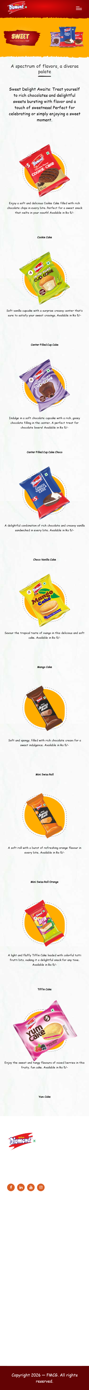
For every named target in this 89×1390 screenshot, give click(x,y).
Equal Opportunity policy (29, 1303)
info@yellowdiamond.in (32, 1168)
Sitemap (17, 1278)
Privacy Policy (22, 1295)
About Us (18, 1225)
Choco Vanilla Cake (44, 559)
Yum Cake (45, 1096)
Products (18, 1233)
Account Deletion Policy (29, 1311)
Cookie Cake (44, 237)
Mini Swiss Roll (45, 774)
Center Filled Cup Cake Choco (44, 452)
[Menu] (79, 8)
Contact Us (19, 1357)
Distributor (19, 1349)
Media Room (21, 1249)
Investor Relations (25, 1341)
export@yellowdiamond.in (34, 1174)
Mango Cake (44, 667)
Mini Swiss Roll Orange (44, 882)
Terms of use (21, 1287)
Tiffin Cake (44, 989)
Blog (14, 1241)
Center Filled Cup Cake (44, 344)
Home (15, 1216)
